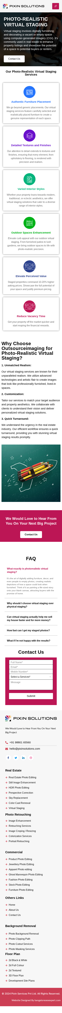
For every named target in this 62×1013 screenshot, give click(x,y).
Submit (31, 696)
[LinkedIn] (23, 758)
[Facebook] (8, 758)
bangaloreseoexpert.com (47, 1000)
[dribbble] (31, 758)
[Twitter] (16, 758)
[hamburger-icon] (55, 6)
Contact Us (14, 59)
